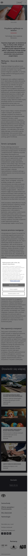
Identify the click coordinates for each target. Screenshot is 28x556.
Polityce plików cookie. (15, 280)
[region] (14, 278)
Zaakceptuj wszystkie (13, 285)
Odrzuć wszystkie (13, 289)
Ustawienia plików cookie (13, 293)
